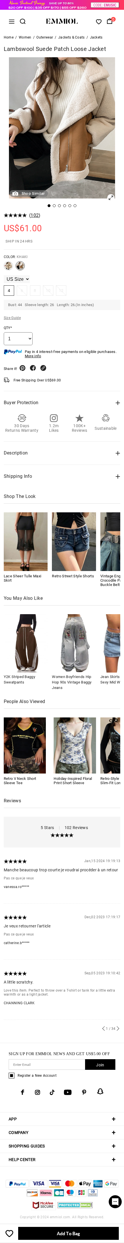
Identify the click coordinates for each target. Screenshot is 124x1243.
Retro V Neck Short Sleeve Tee (20, 780)
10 (48, 290)
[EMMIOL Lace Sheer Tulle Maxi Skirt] (26, 541)
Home (9, 37)
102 (35, 215)
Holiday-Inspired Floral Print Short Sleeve (73, 780)
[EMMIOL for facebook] (22, 1092)
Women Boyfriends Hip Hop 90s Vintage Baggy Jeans (71, 682)
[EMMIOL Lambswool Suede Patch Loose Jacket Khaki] (20, 268)
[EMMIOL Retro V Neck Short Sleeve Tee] (25, 745)
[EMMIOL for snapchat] (100, 1091)
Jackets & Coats (71, 37)
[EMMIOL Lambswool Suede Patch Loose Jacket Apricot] (8, 268)
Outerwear (44, 37)
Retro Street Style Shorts (73, 576)
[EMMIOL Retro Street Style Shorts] (74, 541)
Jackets (96, 37)
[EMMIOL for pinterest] (84, 1092)
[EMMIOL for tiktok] (52, 1092)
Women (25, 37)
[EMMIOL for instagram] (37, 1092)
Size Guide (12, 318)
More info (33, 356)
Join (100, 1065)
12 (61, 290)
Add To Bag (68, 1233)
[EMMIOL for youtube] (68, 1092)
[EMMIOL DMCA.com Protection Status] (75, 1208)
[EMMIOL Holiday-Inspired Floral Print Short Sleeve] (75, 745)
